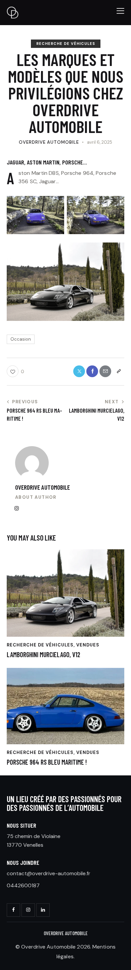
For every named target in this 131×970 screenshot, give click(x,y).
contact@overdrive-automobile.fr (48, 873)
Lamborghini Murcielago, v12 (43, 654)
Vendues (87, 645)
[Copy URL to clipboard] (118, 371)
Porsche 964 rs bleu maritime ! (47, 762)
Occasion (20, 339)
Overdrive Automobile (42, 487)
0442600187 (23, 885)
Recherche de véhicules (65, 43)
